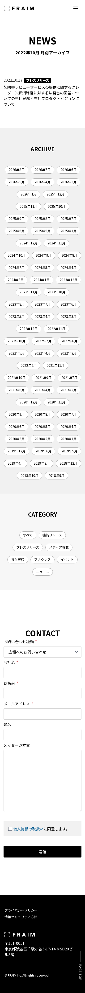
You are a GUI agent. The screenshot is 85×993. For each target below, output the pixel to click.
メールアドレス (18, 703)
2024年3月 (16, 279)
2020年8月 (42, 414)
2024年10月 (17, 255)
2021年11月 (55, 365)
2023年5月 (16, 316)
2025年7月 (68, 218)
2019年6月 (43, 451)
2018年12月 (68, 463)
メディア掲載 (59, 547)
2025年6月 (16, 230)
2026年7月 (42, 169)
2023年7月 (42, 304)
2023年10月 (56, 292)
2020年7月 (68, 414)
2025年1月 (68, 230)
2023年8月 (16, 304)
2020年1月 (68, 438)
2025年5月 (42, 230)
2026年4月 (42, 181)
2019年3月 (42, 463)
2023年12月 (68, 279)
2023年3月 (68, 316)
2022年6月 (69, 341)
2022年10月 (17, 341)
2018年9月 (56, 475)
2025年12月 (55, 194)
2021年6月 (16, 389)
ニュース (42, 571)
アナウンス (42, 559)
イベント (67, 559)
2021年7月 (69, 377)
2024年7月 (16, 267)
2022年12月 (29, 328)
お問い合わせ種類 (20, 641)
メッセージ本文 (17, 745)
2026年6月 (68, 169)
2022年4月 (42, 353)
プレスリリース (27, 547)
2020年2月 (42, 438)
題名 (7, 724)
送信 (42, 851)
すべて (28, 535)
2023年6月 (68, 304)
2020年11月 (56, 402)
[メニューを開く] (75, 8)
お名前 (11, 683)
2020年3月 (16, 438)
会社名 (11, 662)
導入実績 (17, 559)
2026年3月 (68, 181)
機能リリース (52, 535)
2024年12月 (29, 243)
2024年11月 (56, 243)
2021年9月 (43, 377)
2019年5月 (69, 451)
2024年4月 (68, 267)
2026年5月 (16, 181)
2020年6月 (16, 426)
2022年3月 (68, 353)
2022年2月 (29, 365)
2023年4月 (42, 316)
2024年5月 (42, 267)
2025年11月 (29, 206)
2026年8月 (16, 169)
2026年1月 (29, 194)
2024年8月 (69, 255)
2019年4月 (16, 463)
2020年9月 (16, 414)
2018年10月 (29, 475)
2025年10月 (56, 206)
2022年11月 (56, 328)
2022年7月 (43, 341)
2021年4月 (42, 389)
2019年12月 (17, 451)
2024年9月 (43, 255)
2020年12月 (29, 402)
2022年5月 (16, 353)
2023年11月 (29, 292)
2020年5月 (42, 426)
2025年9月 (16, 218)
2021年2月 (68, 389)
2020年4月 (68, 426)
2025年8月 (42, 218)
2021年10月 (17, 377)
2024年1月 (42, 279)
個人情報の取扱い (28, 829)
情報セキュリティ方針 (20, 916)
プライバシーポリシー (21, 910)
